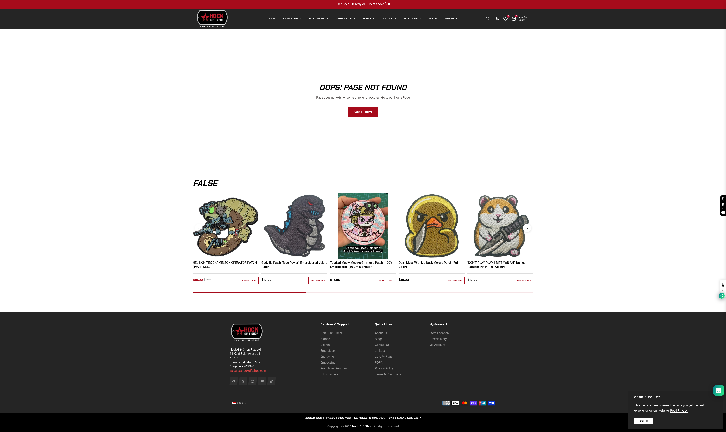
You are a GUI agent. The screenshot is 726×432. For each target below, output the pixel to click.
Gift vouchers (329, 374)
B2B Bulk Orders (331, 333)
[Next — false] (527, 228)
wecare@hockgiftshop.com (248, 370)
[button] (488, 18)
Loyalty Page (383, 356)
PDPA (378, 362)
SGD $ (240, 403)
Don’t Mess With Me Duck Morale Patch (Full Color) (428, 265)
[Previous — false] (199, 228)
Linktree (380, 350)
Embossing (327, 362)
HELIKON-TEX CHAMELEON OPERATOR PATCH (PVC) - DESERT (225, 265)
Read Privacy (679, 410)
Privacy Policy (384, 368)
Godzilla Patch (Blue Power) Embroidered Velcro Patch (294, 265)
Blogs (378, 339)
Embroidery (328, 350)
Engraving (327, 356)
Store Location (439, 333)
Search (325, 345)
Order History (438, 339)
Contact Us (382, 345)
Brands (325, 339)
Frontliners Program (333, 368)
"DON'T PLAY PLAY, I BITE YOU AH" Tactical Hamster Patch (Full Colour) (496, 265)
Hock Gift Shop (362, 426)
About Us (381, 333)
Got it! (644, 421)
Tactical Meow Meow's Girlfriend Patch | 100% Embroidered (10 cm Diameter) (361, 265)
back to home (363, 112)
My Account (437, 345)
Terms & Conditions (388, 374)
